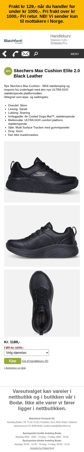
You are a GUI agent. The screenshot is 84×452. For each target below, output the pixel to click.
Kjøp (12, 361)
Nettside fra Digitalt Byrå (42, 448)
